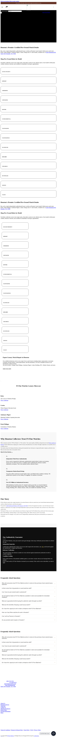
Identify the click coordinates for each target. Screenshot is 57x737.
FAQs (31, 730)
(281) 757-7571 (10, 681)
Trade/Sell (3, 706)
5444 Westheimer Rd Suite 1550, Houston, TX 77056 (17, 505)
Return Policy (4, 710)
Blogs (2, 712)
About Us (3, 703)
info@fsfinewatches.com (10, 683)
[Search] (1, 12)
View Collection (4, 400)
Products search (4, 11)
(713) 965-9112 (13, 682)
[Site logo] (28, 10)
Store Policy (27, 730)
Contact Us (3, 707)
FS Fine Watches (10, 735)
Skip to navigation (5, 1)
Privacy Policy (37, 730)
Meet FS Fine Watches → (7, 452)
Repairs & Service (5, 704)
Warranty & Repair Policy (17, 730)
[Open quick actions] (53, 733)
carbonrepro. (36, 735)
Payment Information (5, 711)
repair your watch (7, 368)
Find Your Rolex (46, 12)
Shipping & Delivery (5, 708)
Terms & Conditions (5, 730)
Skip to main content (14, 1)
